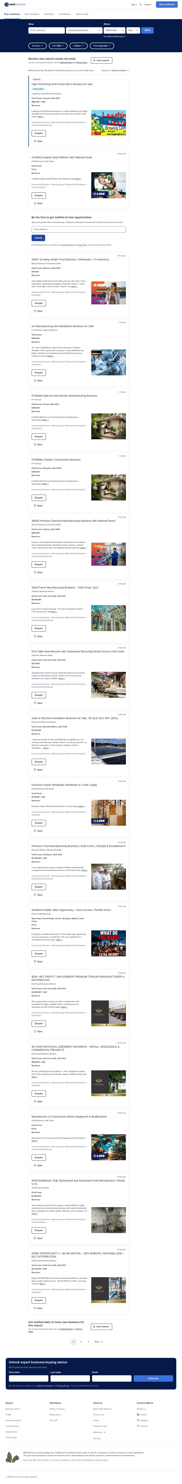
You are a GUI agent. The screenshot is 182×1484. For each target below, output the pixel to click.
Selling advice (55, 1415)
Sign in (134, 4)
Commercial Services (40, 122)
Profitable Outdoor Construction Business (56, 459)
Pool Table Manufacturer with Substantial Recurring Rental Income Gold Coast (78, 651)
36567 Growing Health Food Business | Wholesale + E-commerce (70, 259)
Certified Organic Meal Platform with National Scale (62, 157)
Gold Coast (37, 98)
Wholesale (36, 815)
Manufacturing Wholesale (42, 620)
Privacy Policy (81, 63)
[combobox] (46, 30)
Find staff (53, 1420)
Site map (97, 1438)
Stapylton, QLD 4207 (52, 468)
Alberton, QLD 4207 (51, 268)
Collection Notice (66, 63)
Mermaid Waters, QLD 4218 (55, 727)
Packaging (36, 295)
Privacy (96, 1420)
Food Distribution (39, 187)
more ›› (41, 117)
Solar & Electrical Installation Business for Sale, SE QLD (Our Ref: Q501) (75, 718)
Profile (8, 1415)
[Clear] (122, 30)
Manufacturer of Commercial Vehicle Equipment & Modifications (69, 1116)
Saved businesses (13, 1420)
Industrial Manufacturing (42, 125)
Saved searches (12, 1426)
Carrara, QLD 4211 (51, 404)
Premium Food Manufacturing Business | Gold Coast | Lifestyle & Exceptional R (78, 846)
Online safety (11, 1437)
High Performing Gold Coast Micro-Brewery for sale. (62, 84)
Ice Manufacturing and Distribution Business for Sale (63, 326)
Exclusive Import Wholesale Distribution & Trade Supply (64, 784)
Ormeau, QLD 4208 (51, 529)
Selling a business (57, 1409)
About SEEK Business (102, 1409)
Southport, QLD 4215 (52, 854)
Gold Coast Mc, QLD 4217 (54, 596)
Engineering (37, 428)
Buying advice (11, 1432)
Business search (13, 1409)
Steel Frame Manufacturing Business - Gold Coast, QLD (65, 587)
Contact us (141, 1409)
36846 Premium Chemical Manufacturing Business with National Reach (74, 520)
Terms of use (98, 1415)
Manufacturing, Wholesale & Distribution (68, 122)
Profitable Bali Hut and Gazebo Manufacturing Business (64, 395)
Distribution (36, 364)
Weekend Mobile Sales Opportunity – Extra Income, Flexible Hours (71, 909)
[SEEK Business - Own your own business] (15, 4)
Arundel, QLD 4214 (51, 98)
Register (147, 4)
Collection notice (100, 1426)
